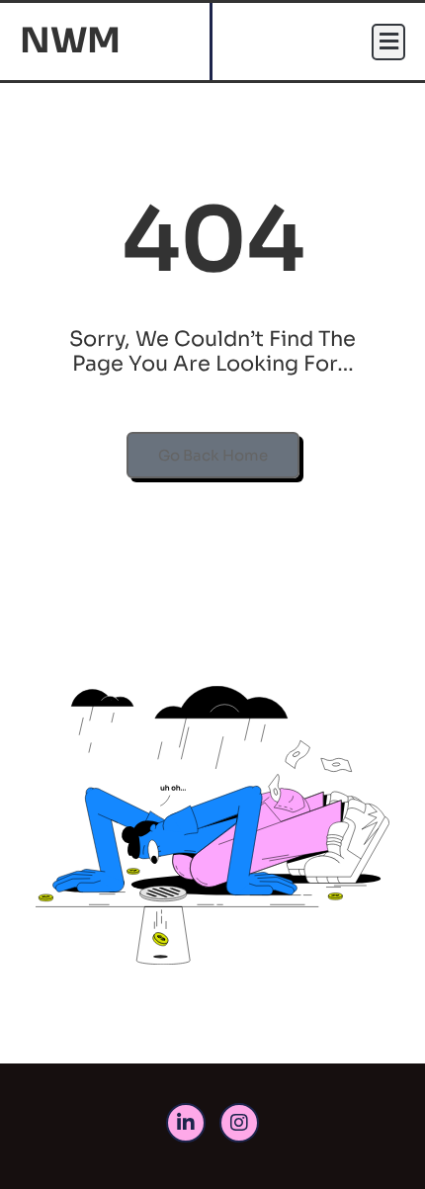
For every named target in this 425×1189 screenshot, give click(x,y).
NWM (70, 40)
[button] (388, 42)
